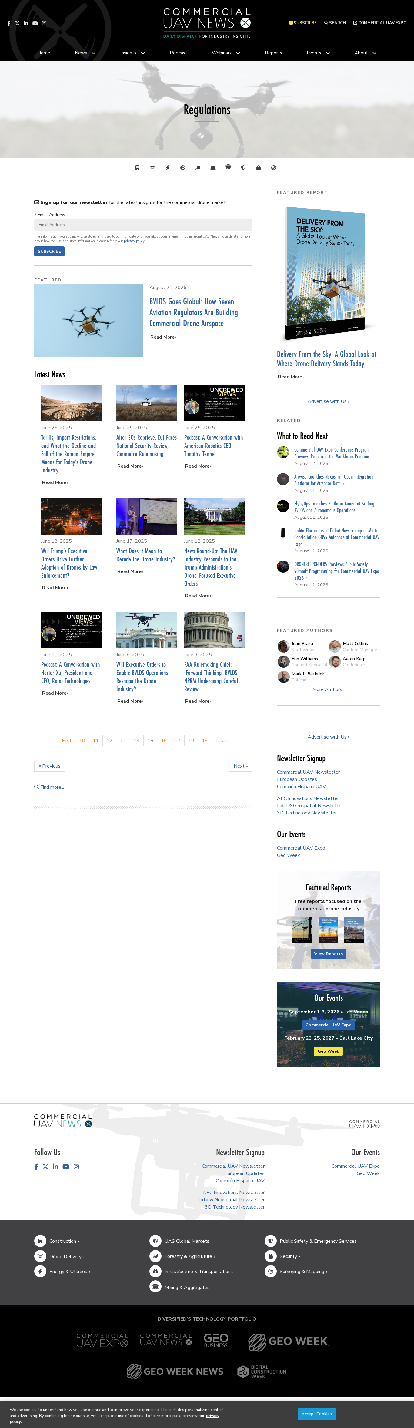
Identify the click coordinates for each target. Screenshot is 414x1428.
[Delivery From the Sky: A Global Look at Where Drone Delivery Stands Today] (328, 273)
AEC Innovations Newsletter (308, 798)
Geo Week (288, 855)
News (81, 53)
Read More (162, 337)
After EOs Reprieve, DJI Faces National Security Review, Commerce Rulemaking (146, 445)
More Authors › (328, 689)
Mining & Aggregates (187, 1287)
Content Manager (360, 650)
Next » (241, 766)
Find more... (51, 787)
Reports (273, 53)
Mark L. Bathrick (308, 674)
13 (123, 740)
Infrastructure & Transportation (198, 1271)
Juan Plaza (302, 643)
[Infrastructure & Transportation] (214, 168)
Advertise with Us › (328, 401)
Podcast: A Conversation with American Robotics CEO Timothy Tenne (213, 445)
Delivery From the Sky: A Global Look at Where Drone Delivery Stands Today (326, 359)
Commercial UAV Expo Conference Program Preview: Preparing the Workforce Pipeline (332, 453)
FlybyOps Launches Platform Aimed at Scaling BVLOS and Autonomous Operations (334, 506)
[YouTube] (35, 23)
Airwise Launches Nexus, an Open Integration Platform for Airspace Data (333, 479)
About (361, 53)
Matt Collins (355, 643)
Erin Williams (305, 659)
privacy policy (134, 241)
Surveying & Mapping (302, 1271)
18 (191, 740)
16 (164, 740)
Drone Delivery (65, 1256)
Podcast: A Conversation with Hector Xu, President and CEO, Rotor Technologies (70, 672)
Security (288, 1256)
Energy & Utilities (68, 1271)
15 (150, 740)
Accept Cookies (317, 1413)
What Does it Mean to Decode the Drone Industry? (145, 555)
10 (82, 740)
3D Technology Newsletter (307, 813)
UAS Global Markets (187, 1241)
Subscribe (49, 251)
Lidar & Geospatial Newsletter (310, 805)
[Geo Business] (216, 1342)
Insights (128, 53)
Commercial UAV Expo (381, 23)
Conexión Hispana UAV (301, 786)
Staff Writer (303, 650)
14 (137, 740)
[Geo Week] (288, 1342)
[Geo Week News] (174, 1372)
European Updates (297, 779)
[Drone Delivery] (154, 168)
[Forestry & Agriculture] (199, 168)
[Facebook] (9, 23)
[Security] (260, 168)
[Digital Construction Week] (261, 1372)
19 (205, 740)
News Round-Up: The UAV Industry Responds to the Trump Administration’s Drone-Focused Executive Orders (210, 567)
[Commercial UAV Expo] (364, 1124)
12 (109, 740)
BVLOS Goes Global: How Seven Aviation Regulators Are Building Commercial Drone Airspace (193, 312)
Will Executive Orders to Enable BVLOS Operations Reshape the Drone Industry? (142, 676)
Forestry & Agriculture (188, 1256)
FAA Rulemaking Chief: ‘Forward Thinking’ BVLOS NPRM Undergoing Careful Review (211, 676)
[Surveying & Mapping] (275, 168)
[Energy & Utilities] (169, 168)
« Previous (50, 766)
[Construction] (138, 168)
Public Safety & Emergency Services (318, 1241)
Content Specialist (309, 665)
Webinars (222, 53)
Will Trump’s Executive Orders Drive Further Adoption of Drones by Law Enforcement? (69, 563)
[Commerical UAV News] (63, 1120)
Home (43, 53)
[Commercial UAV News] (166, 1342)
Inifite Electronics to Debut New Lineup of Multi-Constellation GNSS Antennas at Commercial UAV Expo (336, 537)
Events (314, 53)
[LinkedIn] (26, 23)
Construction (62, 1241)
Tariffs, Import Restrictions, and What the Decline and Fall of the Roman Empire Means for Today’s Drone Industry (68, 454)
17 (178, 740)
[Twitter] (17, 23)
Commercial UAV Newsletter (308, 772)
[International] (184, 168)
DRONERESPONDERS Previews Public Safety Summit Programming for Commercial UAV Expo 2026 (336, 570)
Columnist (301, 680)
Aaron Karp (354, 659)
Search (337, 23)
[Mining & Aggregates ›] (229, 168)
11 (96, 740)
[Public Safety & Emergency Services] (244, 168)
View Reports (328, 954)
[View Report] (302, 930)
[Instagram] (44, 23)
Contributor (354, 665)
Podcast (178, 53)
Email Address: (50, 214)
